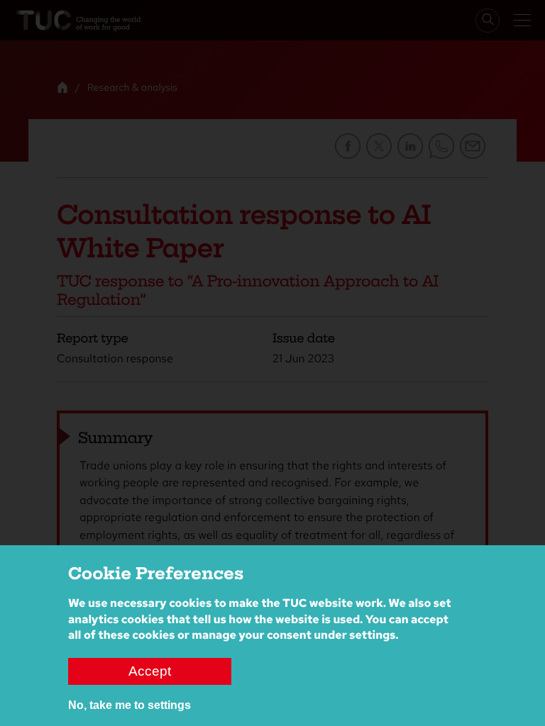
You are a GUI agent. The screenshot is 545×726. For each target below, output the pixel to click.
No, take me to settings (129, 705)
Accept (149, 671)
